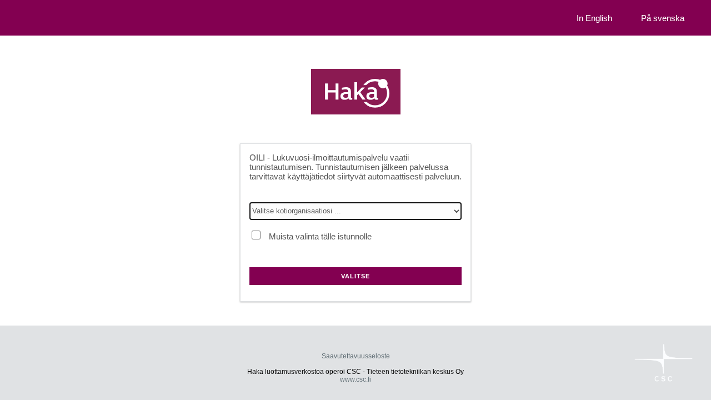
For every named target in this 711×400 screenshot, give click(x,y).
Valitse (355, 276)
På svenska (662, 18)
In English (594, 18)
